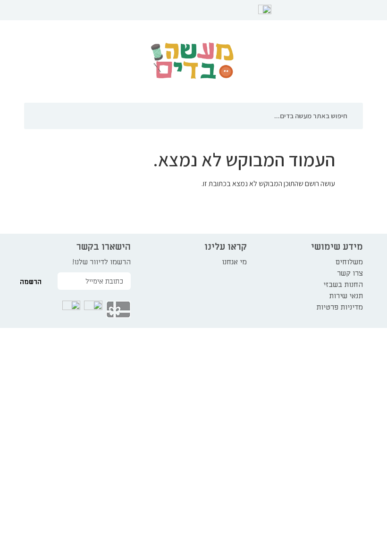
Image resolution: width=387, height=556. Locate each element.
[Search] (357, 116)
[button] (358, 10)
